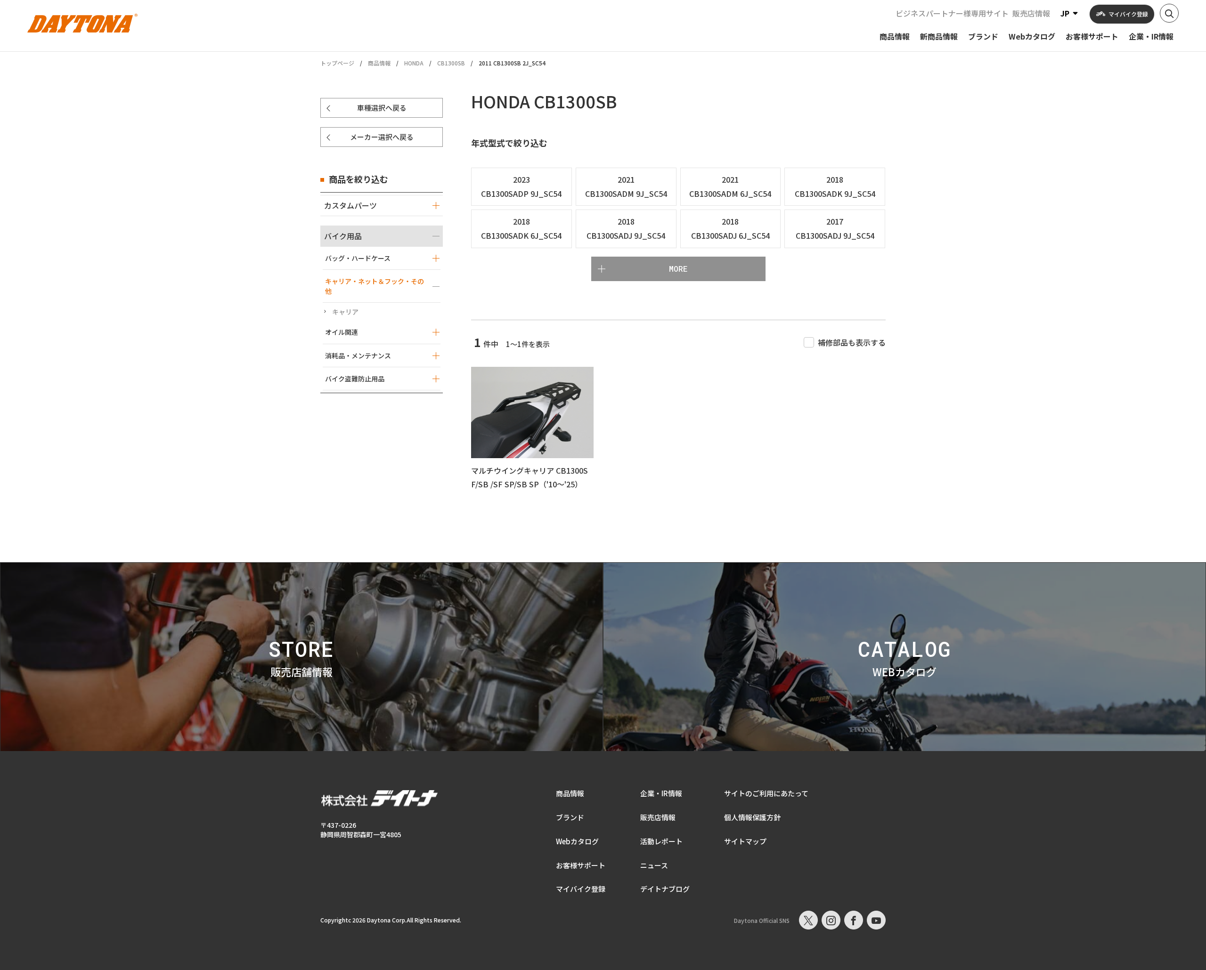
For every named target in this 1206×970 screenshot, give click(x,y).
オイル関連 (341, 332)
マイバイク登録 (580, 889)
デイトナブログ (665, 889)
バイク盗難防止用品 (354, 378)
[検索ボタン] (1169, 13)
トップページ (337, 63)
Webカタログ (577, 841)
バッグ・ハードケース (358, 258)
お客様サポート (580, 865)
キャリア (345, 311)
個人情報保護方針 (752, 817)
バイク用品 (343, 236)
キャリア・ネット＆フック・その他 (374, 285)
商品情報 (379, 63)
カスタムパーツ (350, 205)
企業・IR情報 (661, 793)
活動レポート (661, 841)
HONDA (414, 63)
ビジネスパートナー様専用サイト (952, 13)
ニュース (654, 865)
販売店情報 (1031, 13)
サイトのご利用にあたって (766, 793)
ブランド (570, 817)
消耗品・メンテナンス (358, 355)
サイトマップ (745, 841)
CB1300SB (451, 63)
